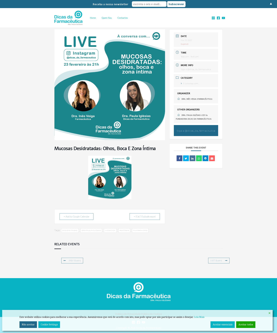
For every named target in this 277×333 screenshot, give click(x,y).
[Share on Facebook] (179, 158)
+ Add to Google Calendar (76, 216)
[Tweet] (186, 158)
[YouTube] (223, 18)
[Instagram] (213, 18)
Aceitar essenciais (222, 324)
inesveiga (110, 230)
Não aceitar (28, 324)
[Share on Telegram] (205, 158)
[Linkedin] (192, 158)
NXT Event (216, 260)
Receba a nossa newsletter (110, 4)
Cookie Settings (49, 324)
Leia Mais (199, 317)
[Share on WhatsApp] (199, 158)
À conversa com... (191, 83)
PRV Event (75, 260)
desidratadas (69, 230)
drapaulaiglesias (91, 230)
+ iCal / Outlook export (145, 216)
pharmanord (140, 230)
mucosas (124, 230)
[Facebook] (218, 18)
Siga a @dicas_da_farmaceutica (196, 69)
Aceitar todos (245, 324)
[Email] (212, 158)
